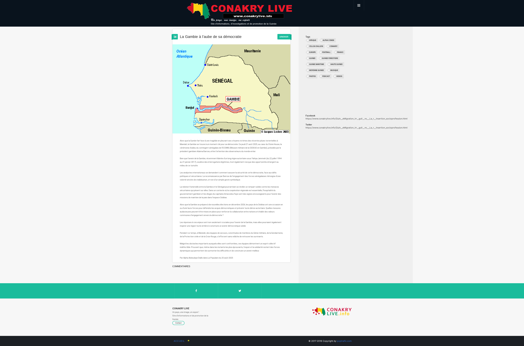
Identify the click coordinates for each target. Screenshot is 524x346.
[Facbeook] (196, 291)
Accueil (179, 341)
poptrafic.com (344, 341)
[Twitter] (240, 291)
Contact (178, 323)
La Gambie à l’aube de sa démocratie (211, 37)
